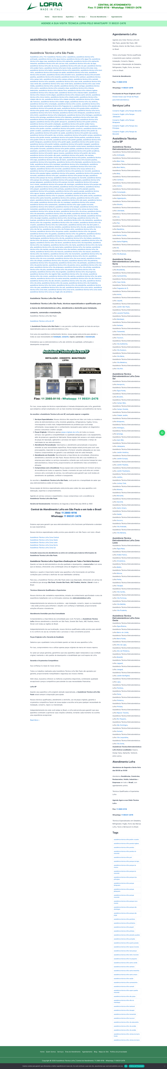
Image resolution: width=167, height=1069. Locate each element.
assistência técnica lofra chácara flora (53, 90)
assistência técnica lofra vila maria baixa (48, 247)
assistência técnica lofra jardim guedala (67, 140)
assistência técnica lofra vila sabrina (62, 276)
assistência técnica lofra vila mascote (49, 252)
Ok (126, 1066)
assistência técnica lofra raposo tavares (126, 947)
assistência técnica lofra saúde (123, 978)
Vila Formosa (121, 598)
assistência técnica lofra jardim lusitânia (44, 144)
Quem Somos (51, 1052)
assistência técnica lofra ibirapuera (72, 113)
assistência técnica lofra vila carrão (50, 220)
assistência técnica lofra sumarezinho (44, 204)
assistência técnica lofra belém (41, 70)
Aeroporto (120, 384)
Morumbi (120, 496)
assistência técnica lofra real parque (59, 193)
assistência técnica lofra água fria (79, 59)
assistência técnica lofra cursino (69, 104)
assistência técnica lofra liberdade (69, 162)
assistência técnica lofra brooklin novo (61, 75)
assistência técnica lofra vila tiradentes (83, 283)
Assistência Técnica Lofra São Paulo (52, 52)
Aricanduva (121, 561)
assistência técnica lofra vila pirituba (77, 267)
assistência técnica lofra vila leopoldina (77, 243)
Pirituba (119, 706)
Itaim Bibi (120, 440)
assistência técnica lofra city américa (83, 102)
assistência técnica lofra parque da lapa (74, 175)
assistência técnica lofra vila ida (52, 238)
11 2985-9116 (102, 7)
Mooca (119, 573)
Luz (118, 217)
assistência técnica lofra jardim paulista (60, 148)
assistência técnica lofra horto (88, 110)
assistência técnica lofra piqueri (124, 927)
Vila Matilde (121, 604)
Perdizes (120, 688)
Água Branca (121, 626)
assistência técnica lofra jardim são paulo (45, 155)
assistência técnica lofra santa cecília (79, 195)
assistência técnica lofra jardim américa (82, 122)
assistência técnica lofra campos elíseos (58, 79)
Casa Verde (121, 282)
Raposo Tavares (123, 713)
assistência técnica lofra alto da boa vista (53, 63)
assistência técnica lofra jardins (74, 157)
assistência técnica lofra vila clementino (78, 220)
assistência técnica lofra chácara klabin (73, 93)
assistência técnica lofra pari (47, 175)
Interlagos (120, 428)
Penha (119, 579)
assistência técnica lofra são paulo (74, 200)
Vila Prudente (122, 610)
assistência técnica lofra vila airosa (74, 211)
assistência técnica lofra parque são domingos (57, 184)
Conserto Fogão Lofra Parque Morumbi (126, 111)
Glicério (119, 204)
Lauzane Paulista (123, 313)
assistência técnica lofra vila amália (58, 213)
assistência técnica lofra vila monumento (65, 254)
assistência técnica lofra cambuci (73, 77)
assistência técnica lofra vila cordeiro (65, 222)
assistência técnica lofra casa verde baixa (57, 84)
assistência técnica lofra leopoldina (43, 162)
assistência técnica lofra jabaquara (43, 119)
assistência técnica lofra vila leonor (49, 243)
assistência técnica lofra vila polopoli (60, 269)
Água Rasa (121, 549)
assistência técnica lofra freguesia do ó (58, 106)
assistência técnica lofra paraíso (63, 173)
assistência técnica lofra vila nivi (76, 256)
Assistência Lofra (36, 57)
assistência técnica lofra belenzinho (67, 70)
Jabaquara (121, 446)
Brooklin (120, 397)
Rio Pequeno (121, 719)
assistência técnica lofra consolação (43, 104)
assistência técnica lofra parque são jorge (125, 914)
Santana (120, 325)
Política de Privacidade (137, 1066)
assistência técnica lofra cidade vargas (55, 102)
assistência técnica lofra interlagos (80, 115)
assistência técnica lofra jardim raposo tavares (47, 153)
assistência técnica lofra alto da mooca (44, 66)
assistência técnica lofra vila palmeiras (83, 260)
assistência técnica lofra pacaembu (43, 171)
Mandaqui (120, 319)
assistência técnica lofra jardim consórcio (67, 128)
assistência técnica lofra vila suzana (55, 283)
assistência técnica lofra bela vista (84, 68)
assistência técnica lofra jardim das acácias (82, 133)
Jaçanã (119, 301)
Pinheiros (120, 700)
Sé (118, 248)
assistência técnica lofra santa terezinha (126, 970)
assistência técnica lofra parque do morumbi (70, 178)
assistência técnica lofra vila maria (63, 245)
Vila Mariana (121, 533)
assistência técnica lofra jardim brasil (75, 126)
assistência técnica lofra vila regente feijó (45, 274)
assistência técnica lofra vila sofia (73, 281)
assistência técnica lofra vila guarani (83, 231)
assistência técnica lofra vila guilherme (72, 234)
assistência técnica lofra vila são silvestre (45, 281)
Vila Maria (120, 356)
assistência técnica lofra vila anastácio (44, 216)
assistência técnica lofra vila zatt (53, 287)
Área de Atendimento (73, 1052)
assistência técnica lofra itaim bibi (85, 117)
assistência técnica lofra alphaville (60, 61)
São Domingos (122, 725)
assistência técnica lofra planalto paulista (80, 189)
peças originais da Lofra (70, 432)
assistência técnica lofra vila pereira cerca (64, 265)
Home (42, 1052)
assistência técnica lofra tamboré (42, 207)
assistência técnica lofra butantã (48, 77)
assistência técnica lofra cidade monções (60, 99)
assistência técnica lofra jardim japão (57, 142)
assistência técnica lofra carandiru (42, 81)
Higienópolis (121, 198)
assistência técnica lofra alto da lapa (82, 63)
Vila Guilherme (122, 344)
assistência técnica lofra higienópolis (63, 110)
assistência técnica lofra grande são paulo (45, 108)
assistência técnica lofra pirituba (52, 189)
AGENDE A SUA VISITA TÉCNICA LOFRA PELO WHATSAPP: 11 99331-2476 (83, 23)
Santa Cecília (121, 235)
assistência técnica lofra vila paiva (55, 260)
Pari (118, 223)
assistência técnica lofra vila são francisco (85, 278)
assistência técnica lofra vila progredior (51, 272)
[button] (75, 17)
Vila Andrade (121, 526)
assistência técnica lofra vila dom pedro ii (83, 225)
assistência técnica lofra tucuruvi (50, 209)
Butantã (119, 657)
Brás (118, 173)
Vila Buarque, (121, 254)
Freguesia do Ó (122, 288)
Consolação (121, 192)
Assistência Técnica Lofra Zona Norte (44, 545)
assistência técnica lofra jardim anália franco (78, 124)
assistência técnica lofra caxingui (72, 86)
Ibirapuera (120, 421)
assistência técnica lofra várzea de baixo (45, 211)
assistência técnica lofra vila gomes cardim (53, 231)
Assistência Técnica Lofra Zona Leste (43, 542)
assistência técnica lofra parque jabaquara (124, 890)
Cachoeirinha (121, 276)
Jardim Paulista (122, 465)
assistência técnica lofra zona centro (79, 287)
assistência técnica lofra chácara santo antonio (74, 95)
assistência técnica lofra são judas (48, 200)
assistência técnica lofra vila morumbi (49, 256)
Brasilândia (121, 270)
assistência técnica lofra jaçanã (67, 119)
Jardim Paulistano (123, 471)
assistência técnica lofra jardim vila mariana (77, 155)
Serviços (60, 1052)
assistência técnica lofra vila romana (74, 274)
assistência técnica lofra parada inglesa (126, 843)
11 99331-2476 (72, 516)
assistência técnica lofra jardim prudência (84, 151)
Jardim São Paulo (123, 307)
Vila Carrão (121, 592)
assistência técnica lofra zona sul (42, 292)
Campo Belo (121, 403)
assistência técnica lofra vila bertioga (63, 218)
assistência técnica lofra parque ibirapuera (65, 180)
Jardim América (122, 452)
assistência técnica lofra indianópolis (52, 115)
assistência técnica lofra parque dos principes (125, 878)
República (120, 229)
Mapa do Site (104, 1052)
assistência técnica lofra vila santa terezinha (53, 278)
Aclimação (120, 155)
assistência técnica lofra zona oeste (88, 290)
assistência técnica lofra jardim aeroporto (51, 122)
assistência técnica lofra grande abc (87, 106)
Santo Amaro (121, 508)
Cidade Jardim (122, 415)
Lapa (118, 682)
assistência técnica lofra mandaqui (47, 164)
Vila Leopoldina (122, 737)
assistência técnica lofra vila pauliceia (44, 263)
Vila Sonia (120, 744)
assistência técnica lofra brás (77, 72)
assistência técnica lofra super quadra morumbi (75, 204)
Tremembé (121, 331)
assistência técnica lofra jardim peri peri (53, 151)
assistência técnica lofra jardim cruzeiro (56, 131)
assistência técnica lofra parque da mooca (125, 866)
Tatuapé (120, 586)
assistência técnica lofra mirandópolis (75, 164)
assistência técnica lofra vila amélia (85, 213)
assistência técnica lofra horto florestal (44, 113)
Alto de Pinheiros (123, 651)
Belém (119, 567)
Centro (119, 186)
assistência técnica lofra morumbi (49, 169)
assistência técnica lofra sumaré (83, 202)
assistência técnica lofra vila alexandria (126, 1022)
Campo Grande (122, 409)
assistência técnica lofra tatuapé (67, 207)
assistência (71, 57)
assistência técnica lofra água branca (52, 59)
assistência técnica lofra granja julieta (75, 108)
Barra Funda (121, 639)
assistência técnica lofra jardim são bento (80, 153)
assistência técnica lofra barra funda (57, 68)
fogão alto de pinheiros (63, 292)
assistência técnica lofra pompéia (42, 191)
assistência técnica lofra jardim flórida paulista (68, 137)
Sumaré (119, 731)
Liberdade (120, 211)
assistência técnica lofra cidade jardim (65, 97)
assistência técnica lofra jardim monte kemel (69, 146)
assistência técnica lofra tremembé (125, 1014)
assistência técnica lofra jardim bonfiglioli (45, 126)
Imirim (119, 294)
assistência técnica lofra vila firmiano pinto (58, 229)
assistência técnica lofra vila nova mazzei (70, 258)
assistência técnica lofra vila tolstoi (43, 285)
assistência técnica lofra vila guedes (43, 234)
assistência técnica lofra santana (64, 198)
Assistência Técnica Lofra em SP (42, 321)
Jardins (119, 477)
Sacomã (120, 502)
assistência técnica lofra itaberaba (59, 117)
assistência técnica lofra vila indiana (78, 238)
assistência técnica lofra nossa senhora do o (78, 169)
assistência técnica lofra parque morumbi (59, 182)
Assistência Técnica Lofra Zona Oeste (44, 540)
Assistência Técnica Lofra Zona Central (44, 537)
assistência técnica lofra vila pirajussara (49, 267)
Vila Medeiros (122, 362)
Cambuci (120, 180)
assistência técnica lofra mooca (57, 166)
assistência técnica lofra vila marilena (63, 249)
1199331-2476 (133, 7)
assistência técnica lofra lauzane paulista (82, 160)
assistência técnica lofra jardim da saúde (50, 133)
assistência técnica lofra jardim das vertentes (46, 135)
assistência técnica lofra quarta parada (70, 191)
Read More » (34, 720)
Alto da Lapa (121, 645)
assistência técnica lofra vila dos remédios (45, 227)
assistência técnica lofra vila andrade (72, 216)
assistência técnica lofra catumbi (47, 86)
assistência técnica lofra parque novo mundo (125, 902)
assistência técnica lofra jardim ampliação (45, 124)
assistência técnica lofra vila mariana (77, 247)
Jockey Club (121, 483)
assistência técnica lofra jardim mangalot (75, 144)
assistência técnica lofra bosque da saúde (50, 72)
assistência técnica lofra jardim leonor (85, 142)
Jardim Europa (122, 459)
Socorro (120, 520)
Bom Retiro (121, 167)
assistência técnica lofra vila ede (74, 227)
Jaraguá (120, 669)
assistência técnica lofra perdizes (47, 187)
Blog (95, 1052)
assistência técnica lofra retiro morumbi (126, 955)
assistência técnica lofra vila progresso (81, 272)
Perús (119, 694)
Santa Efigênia (122, 241)
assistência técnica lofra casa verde (69, 81)
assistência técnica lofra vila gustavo (60, 236)
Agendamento (87, 1052)
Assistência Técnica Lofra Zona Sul (43, 548)
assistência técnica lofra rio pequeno (50, 195)
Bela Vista (120, 161)
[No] (165, 1066)
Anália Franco (122, 555)
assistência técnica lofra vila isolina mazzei (65, 240)
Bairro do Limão (123, 632)
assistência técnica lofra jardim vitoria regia (46, 157)
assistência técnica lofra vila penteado (73, 263)
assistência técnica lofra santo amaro (125, 974)
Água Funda (121, 391)
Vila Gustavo (121, 350)
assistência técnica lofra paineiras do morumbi (74, 171)
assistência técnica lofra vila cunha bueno (52, 225)
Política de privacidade (118, 1052)
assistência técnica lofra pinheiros (72, 187)
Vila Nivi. (120, 369)
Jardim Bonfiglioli (123, 676)
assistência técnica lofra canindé (86, 79)
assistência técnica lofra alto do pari (73, 66)
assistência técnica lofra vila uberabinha (71, 285)
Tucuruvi (120, 338)
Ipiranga (120, 434)
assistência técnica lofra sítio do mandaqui (55, 202)
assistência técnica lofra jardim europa (78, 135)
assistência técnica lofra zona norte (61, 290)
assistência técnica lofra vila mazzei (77, 252)
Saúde (119, 514)
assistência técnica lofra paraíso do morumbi (125, 852)
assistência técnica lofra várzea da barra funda (80, 209)
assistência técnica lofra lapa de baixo (52, 160)
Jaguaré (120, 663)
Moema (119, 489)
